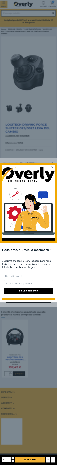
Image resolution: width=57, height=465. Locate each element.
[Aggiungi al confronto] (53, 459)
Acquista (31, 460)
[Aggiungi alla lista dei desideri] (48, 459)
